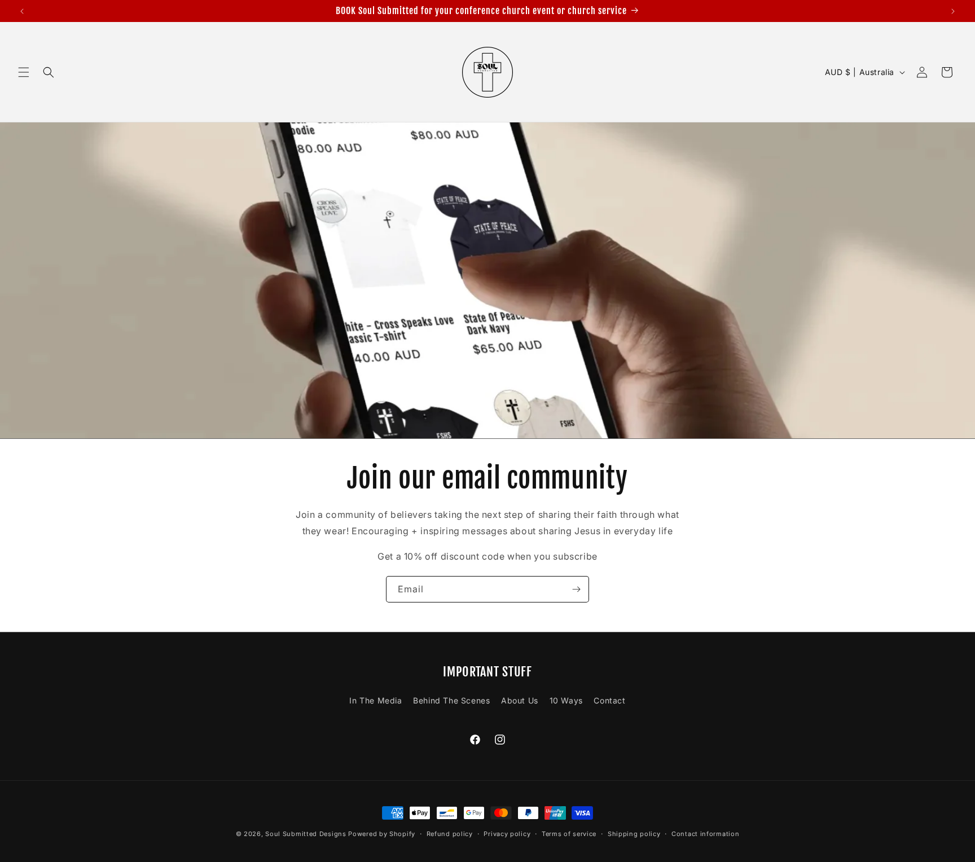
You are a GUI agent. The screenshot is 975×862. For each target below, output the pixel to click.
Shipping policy (634, 834)
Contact (609, 700)
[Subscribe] (576, 589)
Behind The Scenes (451, 700)
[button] (23, 72)
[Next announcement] (953, 11)
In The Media (375, 700)
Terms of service (569, 834)
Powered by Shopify (381, 834)
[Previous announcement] (22, 11)
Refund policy (450, 834)
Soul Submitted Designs (305, 834)
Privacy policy (507, 834)
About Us (519, 700)
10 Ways (566, 700)
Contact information (705, 834)
